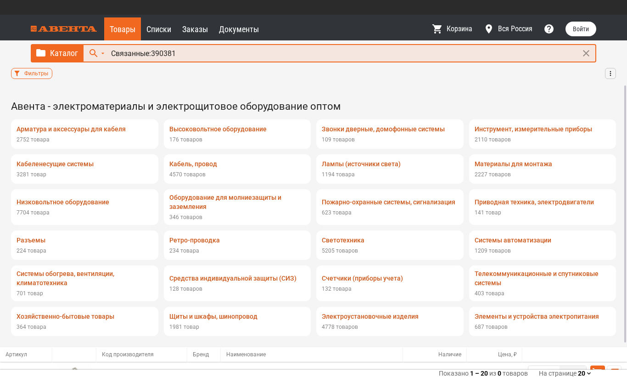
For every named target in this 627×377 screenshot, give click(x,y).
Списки (158, 29)
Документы (239, 29)
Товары (122, 29)
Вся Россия (515, 28)
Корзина (459, 28)
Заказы (195, 29)
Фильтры (36, 73)
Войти (581, 29)
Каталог (64, 53)
